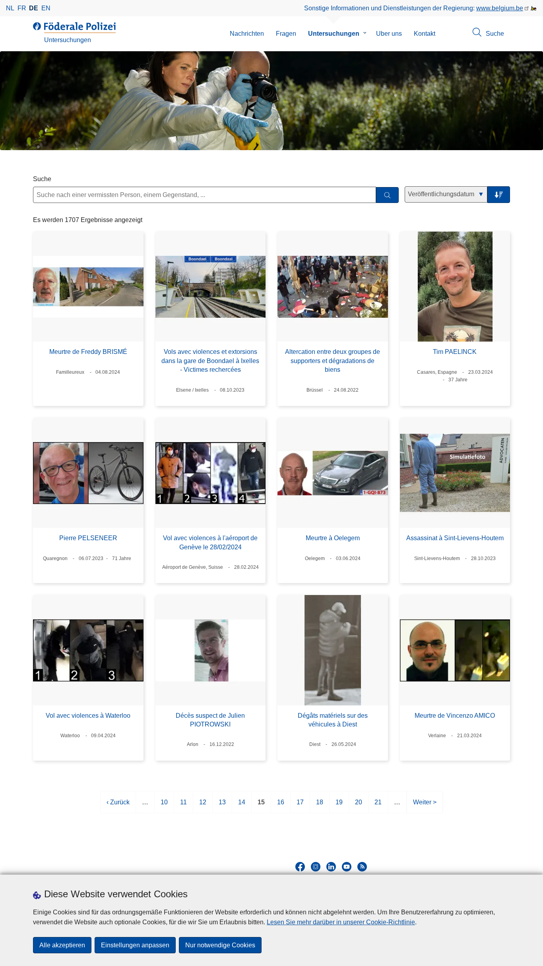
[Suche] (387, 195)
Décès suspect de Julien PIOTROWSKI (210, 720)
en (45, 8)
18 (319, 806)
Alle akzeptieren (62, 945)
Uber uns (389, 33)
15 (261, 806)
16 (280, 806)
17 (300, 806)
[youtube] (346, 866)
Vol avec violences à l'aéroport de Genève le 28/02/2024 (210, 542)
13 (222, 806)
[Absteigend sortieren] (498, 194)
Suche (42, 179)
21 (378, 806)
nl (10, 8)
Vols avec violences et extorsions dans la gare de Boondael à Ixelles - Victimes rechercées (210, 360)
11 (183, 806)
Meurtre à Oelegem (333, 538)
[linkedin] (331, 866)
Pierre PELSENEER (88, 538)
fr (21, 8)
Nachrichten (247, 33)
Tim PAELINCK (455, 351)
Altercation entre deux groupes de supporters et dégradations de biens (332, 360)
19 (339, 806)
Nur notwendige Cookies (220, 945)
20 (358, 806)
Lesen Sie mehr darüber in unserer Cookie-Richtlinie (341, 922)
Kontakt (424, 33)
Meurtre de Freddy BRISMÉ (88, 351)
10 (164, 806)
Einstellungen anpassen (135, 945)
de (33, 8)
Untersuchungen (333, 33)
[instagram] (315, 866)
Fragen (286, 33)
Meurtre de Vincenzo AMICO (455, 715)
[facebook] (300, 866)
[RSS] (362, 866)
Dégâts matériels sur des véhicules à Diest (333, 720)
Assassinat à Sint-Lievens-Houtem (455, 538)
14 (241, 806)
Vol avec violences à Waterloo (88, 715)
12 (202, 806)
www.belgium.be (499, 8)
